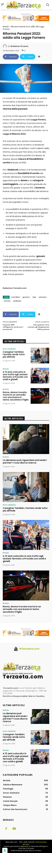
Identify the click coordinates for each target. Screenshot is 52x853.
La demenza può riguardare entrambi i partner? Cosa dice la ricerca (25, 461)
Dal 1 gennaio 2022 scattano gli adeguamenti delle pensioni (38, 327)
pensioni (42, 297)
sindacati (17, 301)
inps (34, 297)
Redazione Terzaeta (19, 46)
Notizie (6, 26)
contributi (15, 297)
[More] (39, 56)
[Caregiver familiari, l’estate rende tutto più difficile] (40, 355)
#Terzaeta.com (29, 648)
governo (26, 297)
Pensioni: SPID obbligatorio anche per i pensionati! (13, 327)
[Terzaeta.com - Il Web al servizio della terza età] (24, 5)
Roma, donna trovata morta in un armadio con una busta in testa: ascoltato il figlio (16, 396)
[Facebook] (6, 829)
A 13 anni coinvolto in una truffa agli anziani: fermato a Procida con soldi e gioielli (15, 376)
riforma (7, 301)
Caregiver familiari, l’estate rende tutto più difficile (14, 354)
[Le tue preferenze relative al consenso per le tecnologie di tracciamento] (4, 850)
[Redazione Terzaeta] (5, 46)
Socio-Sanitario (9, 349)
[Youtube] (14, 829)
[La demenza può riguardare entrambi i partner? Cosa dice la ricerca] (26, 439)
